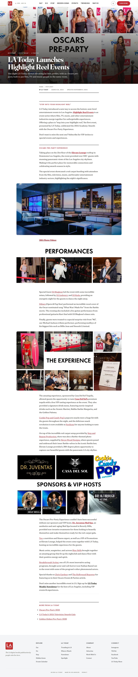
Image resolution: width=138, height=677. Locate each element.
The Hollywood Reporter (83, 574)
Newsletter (65, 654)
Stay (53, 3)
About (88, 647)
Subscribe (124, 3)
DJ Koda (76, 295)
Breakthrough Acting (48, 562)
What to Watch (66, 651)
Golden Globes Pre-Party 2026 (53, 619)
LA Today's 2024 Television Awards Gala (57, 614)
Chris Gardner (61, 574)
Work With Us (91, 654)
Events (75, 3)
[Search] (113, 3)
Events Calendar (41, 662)
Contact (89, 658)
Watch (96, 3)
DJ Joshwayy (62, 295)
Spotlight (49, 87)
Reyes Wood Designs (70, 440)
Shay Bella (77, 550)
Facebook (114, 654)
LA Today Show (116, 662)
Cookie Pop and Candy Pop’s (52, 418)
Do (46, 3)
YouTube (114, 658)
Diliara (42, 304)
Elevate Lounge (79, 152)
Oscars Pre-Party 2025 (49, 610)
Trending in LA (66, 647)
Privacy (84, 672)
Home (41, 87)
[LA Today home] (10, 3)
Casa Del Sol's (81, 399)
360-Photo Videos (47, 240)
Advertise (89, 651)
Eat (41, 3)
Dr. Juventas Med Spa (82, 523)
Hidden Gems (63, 3)
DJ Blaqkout (57, 292)
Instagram (115, 647)
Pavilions (70, 424)
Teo (41, 538)
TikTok (113, 651)
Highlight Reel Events (83, 112)
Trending (85, 3)
